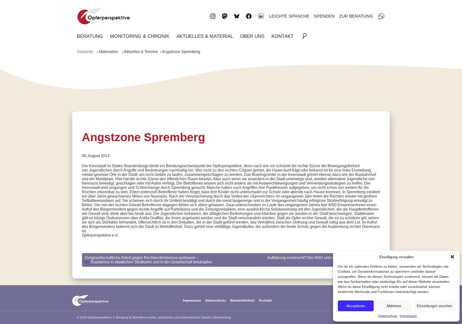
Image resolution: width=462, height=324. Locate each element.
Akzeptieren (355, 306)
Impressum (408, 316)
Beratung (90, 36)
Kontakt (282, 36)
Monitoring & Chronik (139, 36)
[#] (306, 36)
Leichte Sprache (289, 16)
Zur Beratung (356, 16)
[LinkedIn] (261, 16)
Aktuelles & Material (204, 36)
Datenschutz (387, 316)
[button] (452, 256)
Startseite (85, 52)
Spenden (324, 16)
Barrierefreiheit (242, 300)
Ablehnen (393, 306)
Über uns (252, 36)
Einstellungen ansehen (434, 306)
